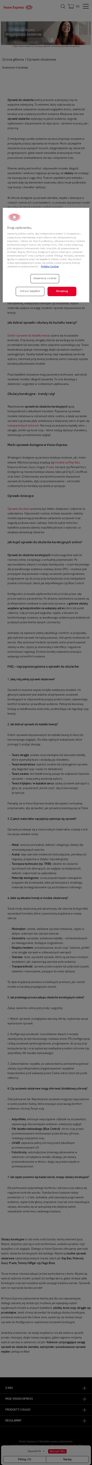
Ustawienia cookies (44, 278)
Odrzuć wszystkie (30, 291)
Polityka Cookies (50, 266)
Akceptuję (62, 291)
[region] (46, 255)
